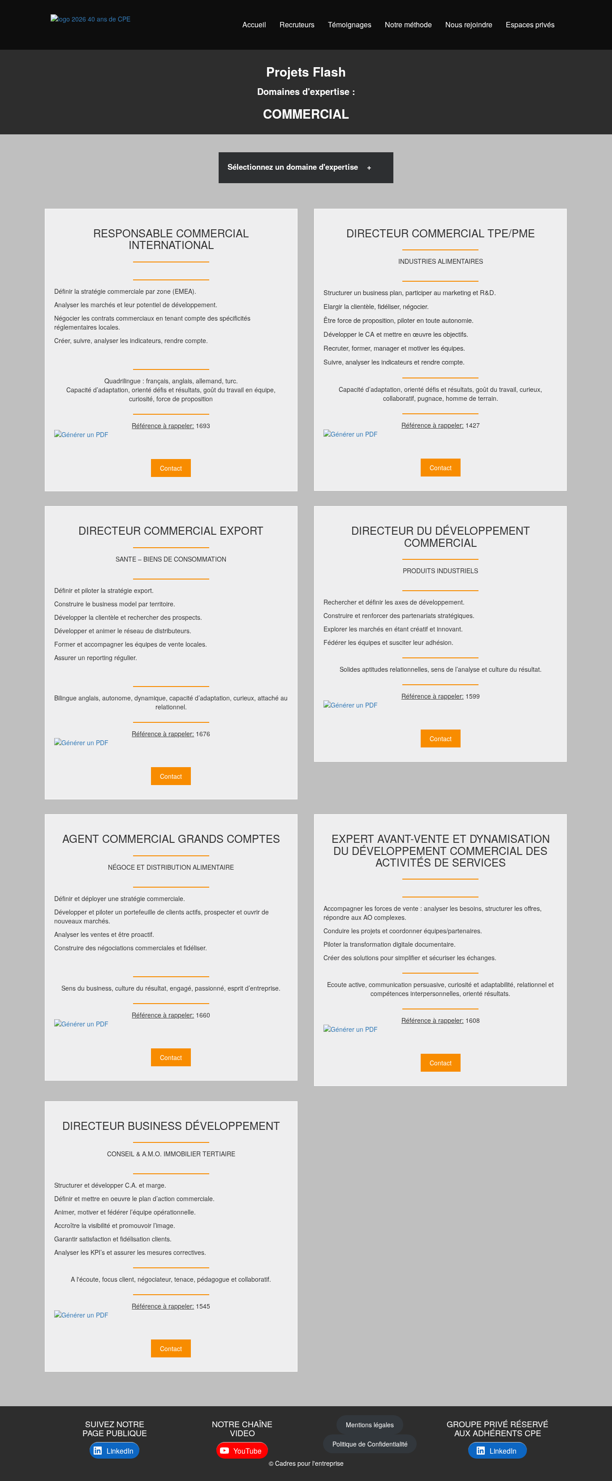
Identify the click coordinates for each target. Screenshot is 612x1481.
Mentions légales (370, 1424)
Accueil (254, 24)
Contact (171, 468)
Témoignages (349, 24)
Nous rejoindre (468, 24)
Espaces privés (530, 24)
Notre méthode (408, 24)
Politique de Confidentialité (370, 1443)
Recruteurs (297, 24)
